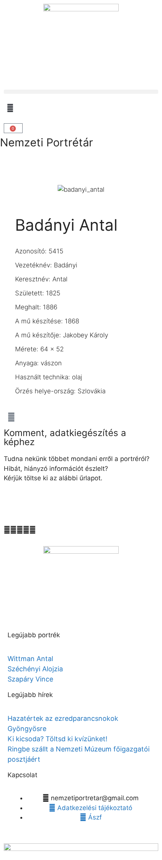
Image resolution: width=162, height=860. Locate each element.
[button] (81, 92)
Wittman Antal (31, 659)
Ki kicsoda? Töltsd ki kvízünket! (57, 739)
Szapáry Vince (30, 679)
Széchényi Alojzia (35, 669)
